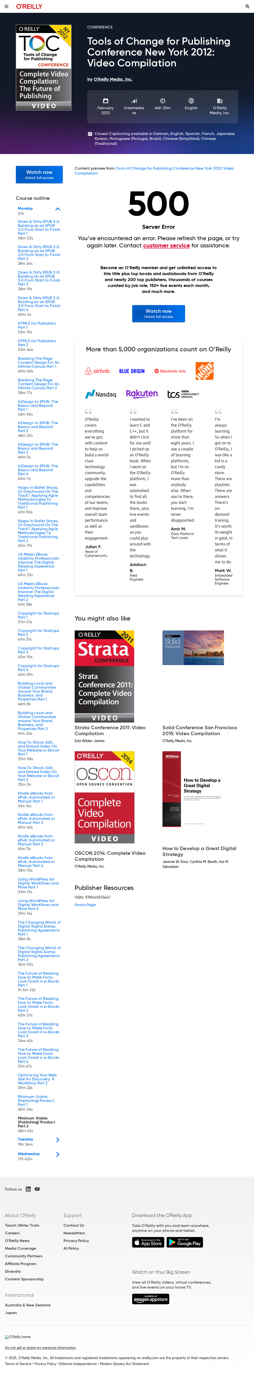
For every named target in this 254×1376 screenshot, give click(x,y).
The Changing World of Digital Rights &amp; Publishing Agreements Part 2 (39, 956)
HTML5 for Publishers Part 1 (37, 327)
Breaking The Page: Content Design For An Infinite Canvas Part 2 (38, 386)
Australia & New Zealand (27, 1305)
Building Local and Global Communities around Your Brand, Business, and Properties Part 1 (37, 693)
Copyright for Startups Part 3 (38, 652)
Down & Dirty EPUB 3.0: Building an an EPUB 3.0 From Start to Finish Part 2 (39, 255)
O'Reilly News (17, 1240)
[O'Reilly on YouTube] (37, 1189)
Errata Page (85, 904)
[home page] (29, 6)
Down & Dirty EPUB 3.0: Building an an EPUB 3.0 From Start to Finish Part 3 (39, 280)
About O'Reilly (20, 1215)
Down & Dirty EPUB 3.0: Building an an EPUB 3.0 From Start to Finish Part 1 (39, 230)
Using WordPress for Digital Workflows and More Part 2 (38, 907)
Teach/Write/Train (22, 1225)
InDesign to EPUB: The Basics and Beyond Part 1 (38, 408)
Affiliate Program (20, 1263)
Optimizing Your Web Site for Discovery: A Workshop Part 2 (37, 1081)
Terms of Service (18, 1364)
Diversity (13, 1271)
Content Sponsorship (24, 1279)
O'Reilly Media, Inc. (220, 110)
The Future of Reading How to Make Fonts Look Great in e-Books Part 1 (38, 981)
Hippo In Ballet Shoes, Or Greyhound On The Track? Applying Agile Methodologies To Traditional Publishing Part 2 (38, 533)
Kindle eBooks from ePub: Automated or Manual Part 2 (36, 821)
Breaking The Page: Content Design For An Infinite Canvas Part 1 (38, 365)
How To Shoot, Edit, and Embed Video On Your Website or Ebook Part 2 (38, 776)
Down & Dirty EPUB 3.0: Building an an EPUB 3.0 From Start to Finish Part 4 (39, 306)
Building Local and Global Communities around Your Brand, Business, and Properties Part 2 (37, 723)
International (19, 1295)
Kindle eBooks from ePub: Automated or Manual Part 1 (36, 799)
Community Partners (23, 1256)
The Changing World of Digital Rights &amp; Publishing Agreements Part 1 (39, 930)
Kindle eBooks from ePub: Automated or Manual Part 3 (36, 842)
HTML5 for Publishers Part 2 (37, 345)
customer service (166, 245)
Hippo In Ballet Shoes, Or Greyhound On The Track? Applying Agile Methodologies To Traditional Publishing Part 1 (38, 500)
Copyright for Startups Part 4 (38, 670)
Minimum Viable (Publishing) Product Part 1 (36, 1103)
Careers (12, 1233)
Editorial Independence (78, 1364)
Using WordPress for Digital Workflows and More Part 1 (38, 885)
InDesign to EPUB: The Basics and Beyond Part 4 (38, 472)
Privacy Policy (76, 1240)
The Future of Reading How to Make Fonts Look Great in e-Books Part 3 (38, 1032)
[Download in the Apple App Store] (148, 1246)
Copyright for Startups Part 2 (38, 635)
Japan (11, 1312)
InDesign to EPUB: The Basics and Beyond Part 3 (38, 450)
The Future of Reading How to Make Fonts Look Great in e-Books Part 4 (38, 1058)
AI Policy (71, 1248)
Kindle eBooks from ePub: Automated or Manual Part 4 (36, 864)
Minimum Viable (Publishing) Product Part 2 (36, 1124)
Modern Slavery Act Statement (124, 1364)
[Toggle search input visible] (248, 6)
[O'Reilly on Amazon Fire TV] (150, 1303)
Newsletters (74, 1233)
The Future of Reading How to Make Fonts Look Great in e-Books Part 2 (38, 1007)
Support (73, 1215)
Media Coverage (20, 1248)
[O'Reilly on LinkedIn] (28, 1189)
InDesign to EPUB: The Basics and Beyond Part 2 (38, 429)
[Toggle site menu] (6, 6)
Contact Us (74, 1225)
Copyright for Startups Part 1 (38, 617)
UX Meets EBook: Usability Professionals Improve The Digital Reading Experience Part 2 (38, 594)
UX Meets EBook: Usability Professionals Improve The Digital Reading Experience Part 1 (38, 564)
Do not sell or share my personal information (40, 1348)
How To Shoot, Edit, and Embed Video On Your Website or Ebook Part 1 (38, 750)
